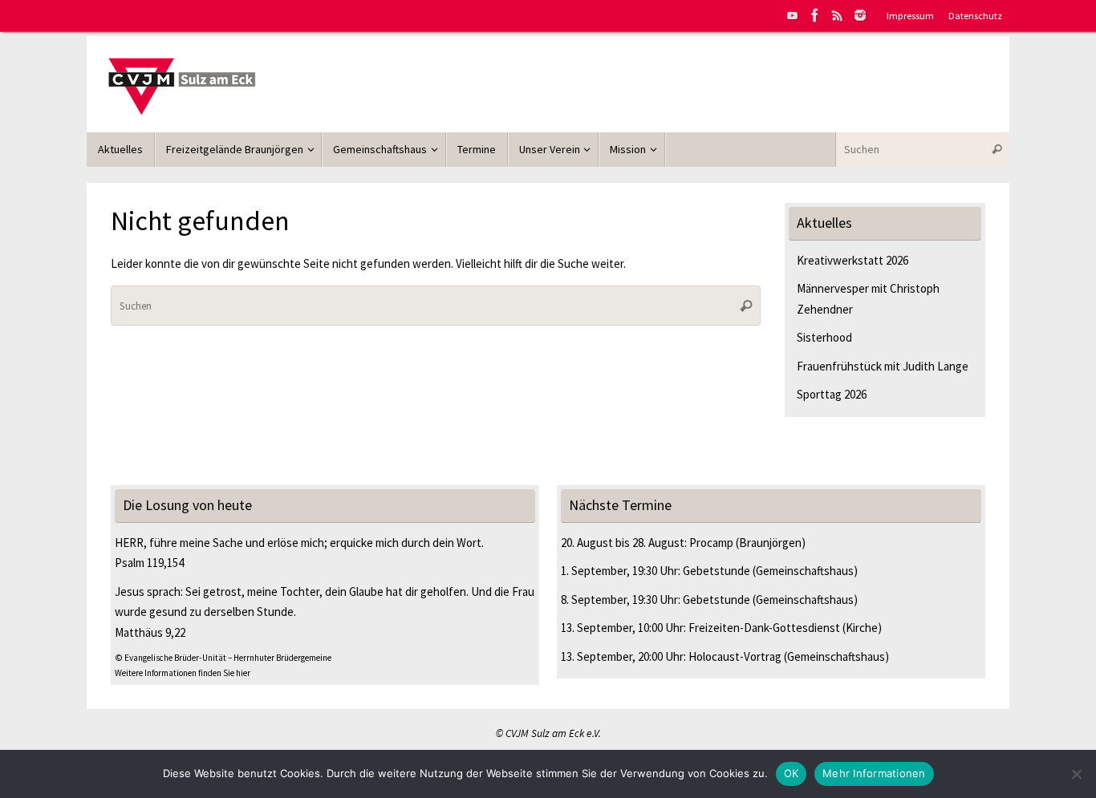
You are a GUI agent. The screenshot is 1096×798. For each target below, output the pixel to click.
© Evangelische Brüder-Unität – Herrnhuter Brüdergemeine (223, 657)
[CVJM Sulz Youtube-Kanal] (792, 15)
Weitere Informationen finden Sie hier (182, 673)
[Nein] (1076, 774)
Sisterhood (824, 337)
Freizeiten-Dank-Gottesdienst (764, 627)
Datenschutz (975, 15)
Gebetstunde (716, 570)
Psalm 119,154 (149, 562)
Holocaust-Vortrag (734, 656)
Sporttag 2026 (832, 394)
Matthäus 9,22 (150, 632)
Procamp (711, 542)
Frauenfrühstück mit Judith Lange (882, 366)
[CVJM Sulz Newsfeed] (837, 15)
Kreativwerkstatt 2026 (852, 260)
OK (791, 773)
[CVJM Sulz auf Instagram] (860, 15)
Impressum (910, 15)
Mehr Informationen (874, 773)
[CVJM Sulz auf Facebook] (815, 15)
